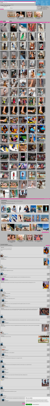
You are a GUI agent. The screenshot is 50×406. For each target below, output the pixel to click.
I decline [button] (30, 404)
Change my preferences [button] (36, 404)
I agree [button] (27, 404)
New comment (47, 245)
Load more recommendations (45, 232)
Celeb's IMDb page (45, 6)
